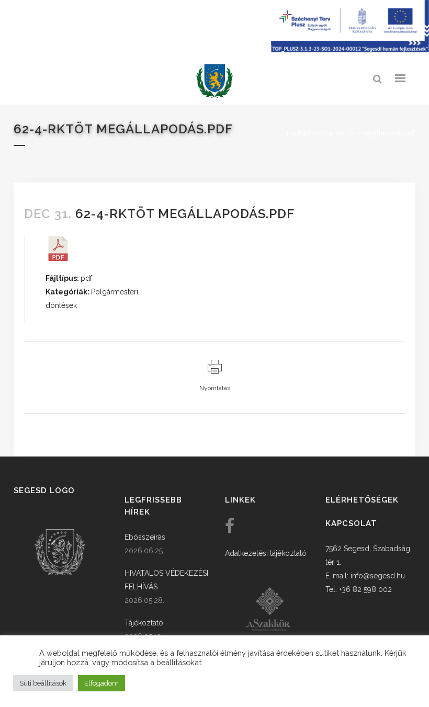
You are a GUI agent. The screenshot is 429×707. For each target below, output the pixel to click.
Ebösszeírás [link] (145, 537)
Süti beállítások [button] (42, 683)
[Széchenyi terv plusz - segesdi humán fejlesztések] (350, 49)
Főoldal (299, 133)
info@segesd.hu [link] (378, 576)
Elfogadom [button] (101, 683)
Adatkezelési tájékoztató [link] (266, 553)
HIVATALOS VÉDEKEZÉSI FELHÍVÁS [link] (166, 580)
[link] (214, 81)
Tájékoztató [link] (144, 623)
